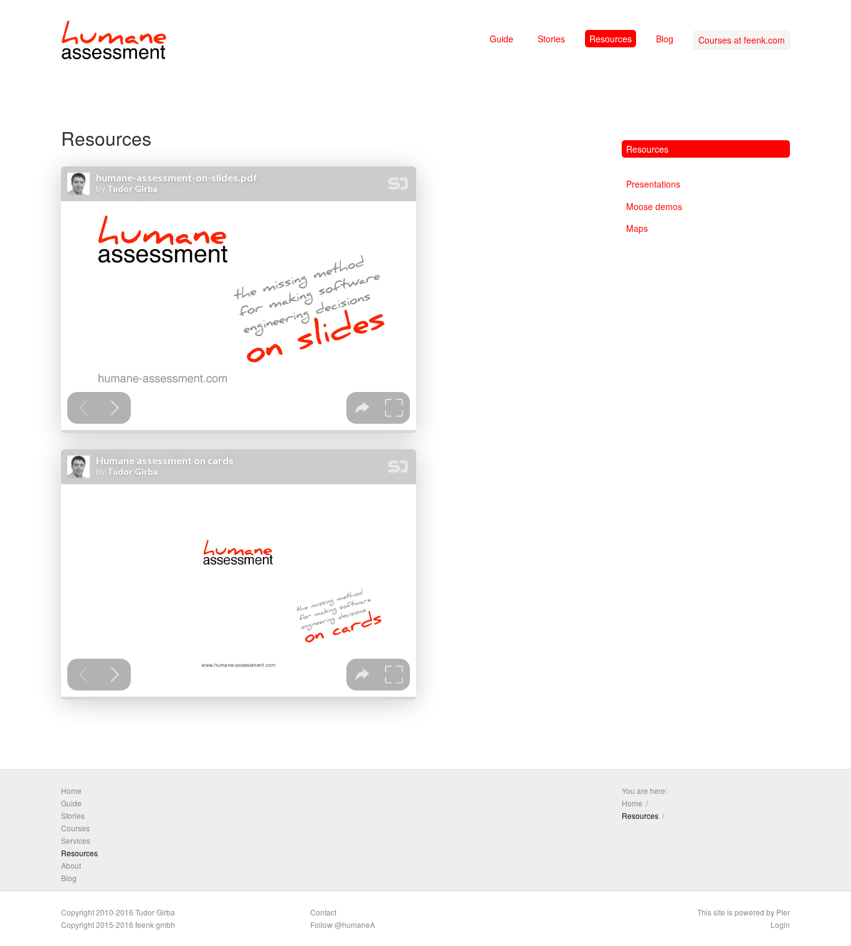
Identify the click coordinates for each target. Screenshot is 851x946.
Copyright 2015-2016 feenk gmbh (118, 924)
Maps (637, 228)
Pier (783, 912)
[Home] (114, 42)
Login (780, 924)
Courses (75, 828)
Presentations (653, 184)
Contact (323, 912)
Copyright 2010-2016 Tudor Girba (118, 912)
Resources (610, 38)
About (71, 865)
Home (71, 790)
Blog (664, 38)
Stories (551, 38)
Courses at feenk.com (741, 40)
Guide (501, 38)
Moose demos (654, 206)
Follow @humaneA (342, 924)
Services (75, 840)
